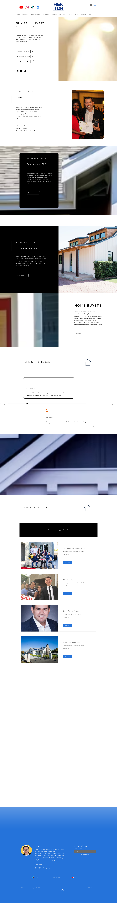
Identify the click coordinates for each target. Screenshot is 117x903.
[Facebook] (38, 7)
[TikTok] (32, 7)
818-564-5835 (20, 125)
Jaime (42, 395)
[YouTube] (21, 7)
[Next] (112, 404)
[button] (67, 562)
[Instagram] (27, 7)
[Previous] (4, 404)
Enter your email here (79, 848)
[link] (77, 548)
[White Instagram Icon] (54, 877)
